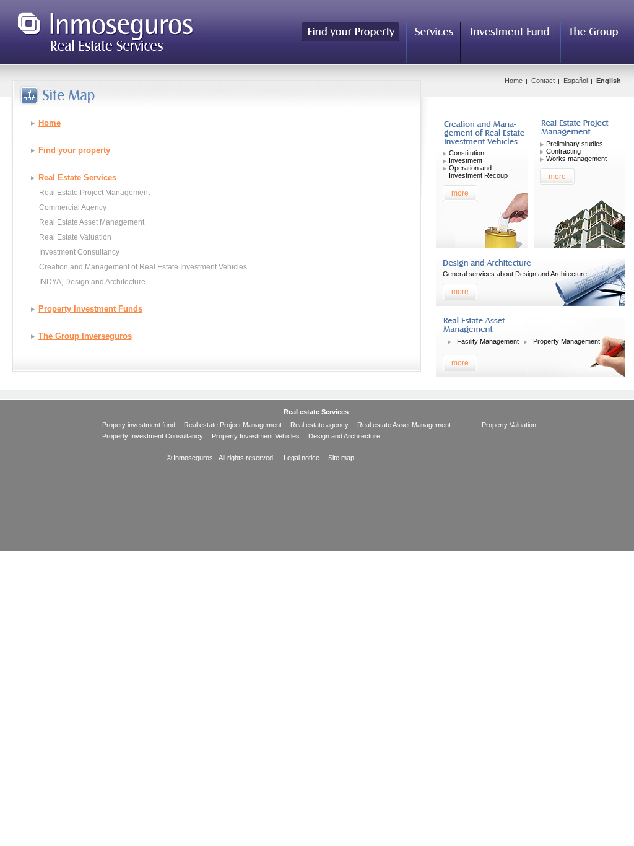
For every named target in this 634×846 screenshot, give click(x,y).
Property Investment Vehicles (483, 133)
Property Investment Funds (90, 308)
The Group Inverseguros (85, 336)
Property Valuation (509, 425)
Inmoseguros (109, 32)
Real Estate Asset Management (91, 222)
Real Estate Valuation (75, 237)
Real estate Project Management (233, 425)
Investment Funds (511, 33)
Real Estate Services (434, 33)
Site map (341, 457)
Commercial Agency (72, 207)
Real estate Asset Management (404, 425)
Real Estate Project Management (94, 192)
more (460, 193)
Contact (543, 80)
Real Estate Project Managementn (581, 129)
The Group (593, 33)
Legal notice (301, 457)
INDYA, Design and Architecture (92, 281)
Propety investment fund (138, 425)
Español (575, 80)
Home (49, 123)
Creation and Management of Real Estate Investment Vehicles (143, 267)
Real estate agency (319, 425)
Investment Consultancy (79, 252)
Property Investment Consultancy (152, 436)
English (608, 80)
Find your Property (350, 31)
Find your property (74, 150)
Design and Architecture (344, 436)
